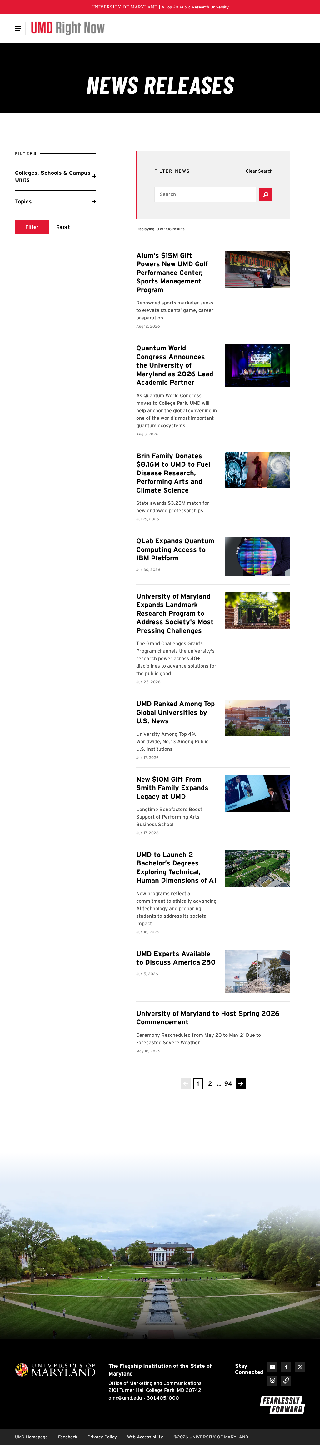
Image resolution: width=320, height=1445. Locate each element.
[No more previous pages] (186, 1083)
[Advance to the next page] (241, 1083)
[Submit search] (265, 194)
